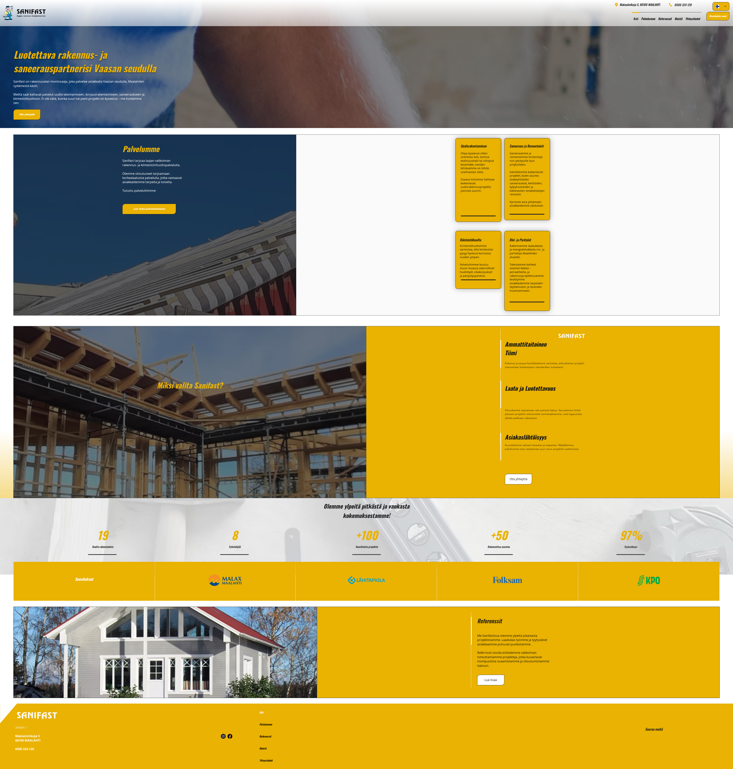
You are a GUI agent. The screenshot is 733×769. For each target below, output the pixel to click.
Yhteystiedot (266, 760)
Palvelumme (265, 724)
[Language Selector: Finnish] (721, 6)
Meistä (262, 748)
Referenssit (265, 736)
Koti (261, 712)
